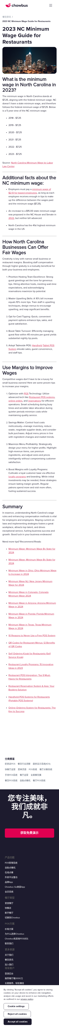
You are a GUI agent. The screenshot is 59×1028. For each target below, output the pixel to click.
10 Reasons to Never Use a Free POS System (31, 635)
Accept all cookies (18, 1021)
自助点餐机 (10, 867)
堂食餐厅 (9, 903)
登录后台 (9, 973)
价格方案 (9, 929)
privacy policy (27, 999)
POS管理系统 (11, 863)
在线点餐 (9, 872)
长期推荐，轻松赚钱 (14, 983)
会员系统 (9, 891)
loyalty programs (17, 476)
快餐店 (8, 908)
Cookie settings (16, 1006)
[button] (50, 5)
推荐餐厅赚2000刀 (14, 978)
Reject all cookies (17, 1014)
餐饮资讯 (9, 959)
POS (26, 393)
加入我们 (9, 964)
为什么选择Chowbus (14, 934)
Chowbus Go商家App (15, 887)
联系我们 (9, 943)
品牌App (9, 882)
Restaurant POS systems (42, 397)
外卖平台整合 (11, 877)
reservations (34, 400)
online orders (15, 400)
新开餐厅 (9, 913)
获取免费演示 (29, 833)
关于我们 (9, 955)
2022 (11, 218)
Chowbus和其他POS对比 (16, 938)
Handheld (37, 345)
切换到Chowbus (12, 917)
